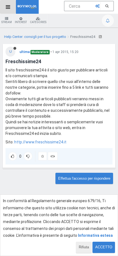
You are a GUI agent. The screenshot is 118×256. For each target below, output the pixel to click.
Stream (6, 22)
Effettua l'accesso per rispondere (84, 178)
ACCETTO (103, 247)
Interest (21, 22)
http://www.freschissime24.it (40, 142)
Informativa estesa (95, 235)
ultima (24, 52)
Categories (38, 22)
